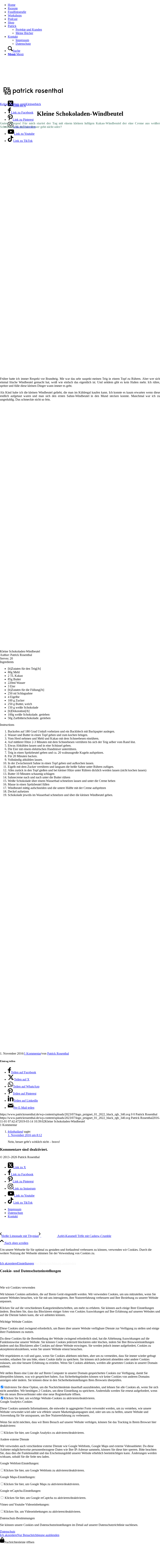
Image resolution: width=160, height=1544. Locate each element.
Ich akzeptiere (8, 1263)
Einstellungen (25, 1263)
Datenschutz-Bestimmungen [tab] (17, 1518)
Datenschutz (7, 1531)
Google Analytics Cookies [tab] (16, 1401)
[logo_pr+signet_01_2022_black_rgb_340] (33, 95)
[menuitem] (84, 5)
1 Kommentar (32, 1053)
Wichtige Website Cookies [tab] (16, 1321)
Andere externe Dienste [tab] (14, 1439)
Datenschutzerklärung (42, 1256)
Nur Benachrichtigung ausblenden (55, 1263)
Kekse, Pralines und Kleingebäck (20, 104)
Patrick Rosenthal (58, 1053)
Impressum (9, 1256)
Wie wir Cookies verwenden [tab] (17, 1287)
